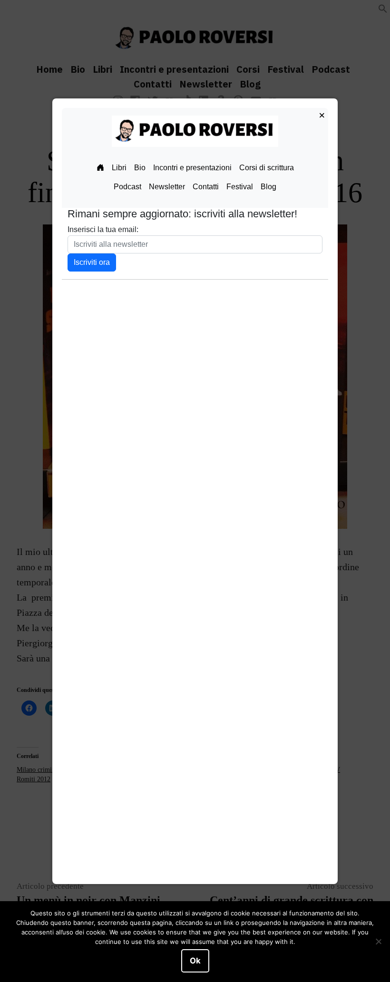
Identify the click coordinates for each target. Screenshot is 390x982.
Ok (195, 960)
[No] (378, 941)
